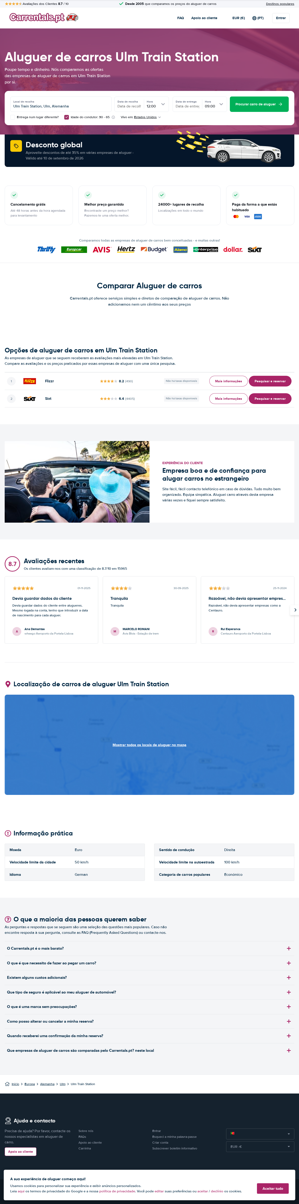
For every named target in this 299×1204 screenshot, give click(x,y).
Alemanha (47, 1084)
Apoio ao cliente (204, 18)
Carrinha (84, 1148)
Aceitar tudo (273, 1188)
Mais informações (228, 381)
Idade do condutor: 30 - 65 (90, 117)
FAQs (82, 1137)
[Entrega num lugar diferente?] (12, 117)
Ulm (62, 1084)
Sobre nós (85, 1131)
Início (15, 1084)
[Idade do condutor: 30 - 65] (66, 117)
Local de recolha (23, 102)
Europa (30, 1084)
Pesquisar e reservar (270, 381)
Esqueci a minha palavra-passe (174, 1137)
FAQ (180, 18)
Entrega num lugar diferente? (37, 117)
